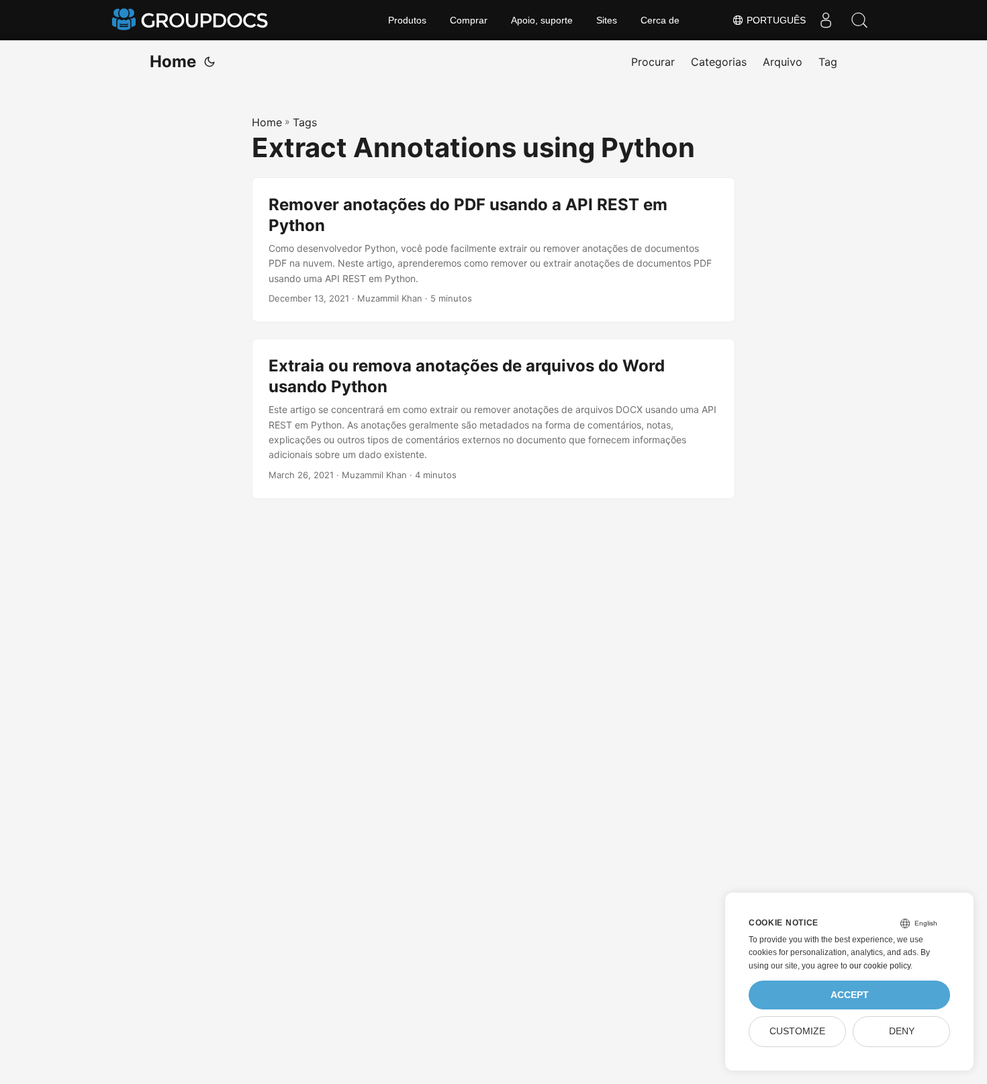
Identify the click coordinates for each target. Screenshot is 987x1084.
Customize (797, 1031)
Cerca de (660, 20)
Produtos (407, 20)
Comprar (468, 20)
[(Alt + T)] (209, 62)
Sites (606, 20)
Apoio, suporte (542, 20)
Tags (305, 122)
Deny (901, 1031)
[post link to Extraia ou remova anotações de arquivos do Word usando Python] (493, 418)
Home (173, 61)
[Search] (859, 20)
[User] (826, 20)
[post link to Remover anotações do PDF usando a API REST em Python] (493, 250)
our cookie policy (879, 965)
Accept (850, 995)
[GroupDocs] (191, 20)
